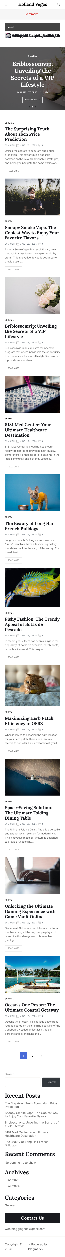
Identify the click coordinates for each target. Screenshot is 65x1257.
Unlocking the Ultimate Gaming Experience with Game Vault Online (30, 911)
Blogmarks (35, 1249)
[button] (29, 106)
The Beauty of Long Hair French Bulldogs (30, 526)
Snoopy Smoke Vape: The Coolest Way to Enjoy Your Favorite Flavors (32, 233)
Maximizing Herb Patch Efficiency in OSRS (29, 720)
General (34, 55)
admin (25, 92)
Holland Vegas (32, 4)
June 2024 (12, 1186)
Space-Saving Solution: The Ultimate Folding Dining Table (28, 813)
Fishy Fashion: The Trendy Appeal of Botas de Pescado (32, 624)
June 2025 (12, 1180)
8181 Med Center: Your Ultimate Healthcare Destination (35, 74)
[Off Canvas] (6, 4)
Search (9, 1074)
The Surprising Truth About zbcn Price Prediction (27, 134)
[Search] (58, 4)
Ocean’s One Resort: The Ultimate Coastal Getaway (32, 1007)
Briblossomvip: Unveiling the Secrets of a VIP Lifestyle (31, 331)
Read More (33, 99)
